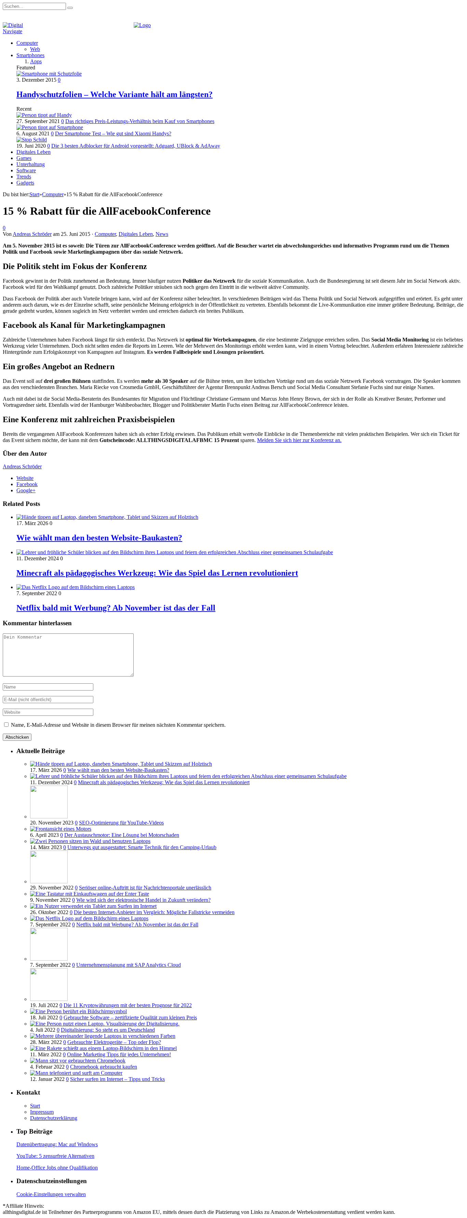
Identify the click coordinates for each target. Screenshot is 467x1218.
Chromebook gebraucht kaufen (103, 1067)
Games (23, 158)
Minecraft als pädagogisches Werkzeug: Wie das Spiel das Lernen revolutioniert (157, 572)
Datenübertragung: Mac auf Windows (57, 1144)
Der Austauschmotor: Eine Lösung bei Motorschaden (121, 835)
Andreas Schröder (32, 234)
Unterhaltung (30, 164)
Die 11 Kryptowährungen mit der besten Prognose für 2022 (128, 1005)
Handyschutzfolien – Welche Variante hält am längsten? (114, 94)
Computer (27, 43)
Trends (23, 176)
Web (35, 49)
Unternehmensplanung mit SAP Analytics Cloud (128, 965)
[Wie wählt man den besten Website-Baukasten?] (107, 517)
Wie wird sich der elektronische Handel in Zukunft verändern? (143, 900)
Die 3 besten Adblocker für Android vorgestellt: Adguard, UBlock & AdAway (135, 146)
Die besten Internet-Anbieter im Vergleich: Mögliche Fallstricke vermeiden (154, 912)
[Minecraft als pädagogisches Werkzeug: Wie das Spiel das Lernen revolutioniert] (174, 552)
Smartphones (30, 55)
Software (26, 170)
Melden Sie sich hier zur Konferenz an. (299, 440)
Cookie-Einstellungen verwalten (51, 1194)
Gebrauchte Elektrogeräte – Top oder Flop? (114, 1042)
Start (35, 1106)
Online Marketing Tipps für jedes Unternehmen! (119, 1054)
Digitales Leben (33, 152)
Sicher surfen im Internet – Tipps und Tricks (117, 1079)
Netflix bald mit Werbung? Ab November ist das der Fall (115, 607)
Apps (36, 61)
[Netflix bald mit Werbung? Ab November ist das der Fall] (75, 587)
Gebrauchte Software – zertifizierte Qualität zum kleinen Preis (130, 1017)
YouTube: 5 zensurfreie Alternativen (55, 1156)
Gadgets (25, 183)
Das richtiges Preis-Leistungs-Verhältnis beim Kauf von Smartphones (139, 121)
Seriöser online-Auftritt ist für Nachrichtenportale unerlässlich (145, 888)
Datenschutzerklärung (53, 1118)
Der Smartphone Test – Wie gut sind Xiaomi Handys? (113, 133)
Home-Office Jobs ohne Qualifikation (57, 1167)
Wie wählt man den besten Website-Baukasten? (99, 537)
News (162, 234)
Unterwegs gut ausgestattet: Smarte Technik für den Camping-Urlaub (141, 847)
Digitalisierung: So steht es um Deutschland (108, 1030)
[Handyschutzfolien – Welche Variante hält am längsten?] (49, 74)
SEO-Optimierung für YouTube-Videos (121, 823)
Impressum (42, 1112)
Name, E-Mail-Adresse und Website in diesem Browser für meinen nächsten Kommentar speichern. (118, 725)
